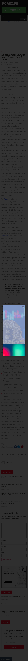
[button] (23, 307)
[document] (14, 330)
